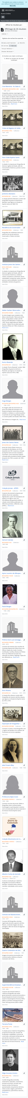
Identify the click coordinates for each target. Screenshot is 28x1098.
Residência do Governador (11, 227)
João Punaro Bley (8, 765)
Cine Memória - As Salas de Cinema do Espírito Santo (12, 86)
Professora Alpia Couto (10, 797)
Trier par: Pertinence (7, 48)
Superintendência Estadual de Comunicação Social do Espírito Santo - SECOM (12, 985)
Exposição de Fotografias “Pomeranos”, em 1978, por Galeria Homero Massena (12, 724)
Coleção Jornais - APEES (10, 488)
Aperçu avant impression (9, 43)
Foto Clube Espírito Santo (10, 157)
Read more (14, 104)
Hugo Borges (6, 401)
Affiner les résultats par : (14, 25)
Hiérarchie (22, 43)
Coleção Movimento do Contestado (12, 839)
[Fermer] (26, 2)
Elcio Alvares (6, 690)
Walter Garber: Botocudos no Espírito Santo (12, 310)
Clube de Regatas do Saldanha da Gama (12, 128)
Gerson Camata (7, 540)
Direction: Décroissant (7, 51)
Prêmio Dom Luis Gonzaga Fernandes (12, 640)
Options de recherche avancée (12, 38)
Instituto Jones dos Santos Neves (12, 264)
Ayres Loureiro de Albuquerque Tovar (12, 573)
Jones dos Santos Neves (10, 442)
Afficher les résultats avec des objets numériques (14, 59)
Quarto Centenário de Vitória (12, 950)
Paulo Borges (6, 606)
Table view (13, 45)
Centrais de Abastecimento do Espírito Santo (12, 914)
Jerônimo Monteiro (8, 194)
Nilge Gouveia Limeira (9, 1073)
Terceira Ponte (7, 1024)
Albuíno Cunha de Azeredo (11, 874)
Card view (5, 45)
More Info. (13, 6)
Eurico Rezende (7, 362)
